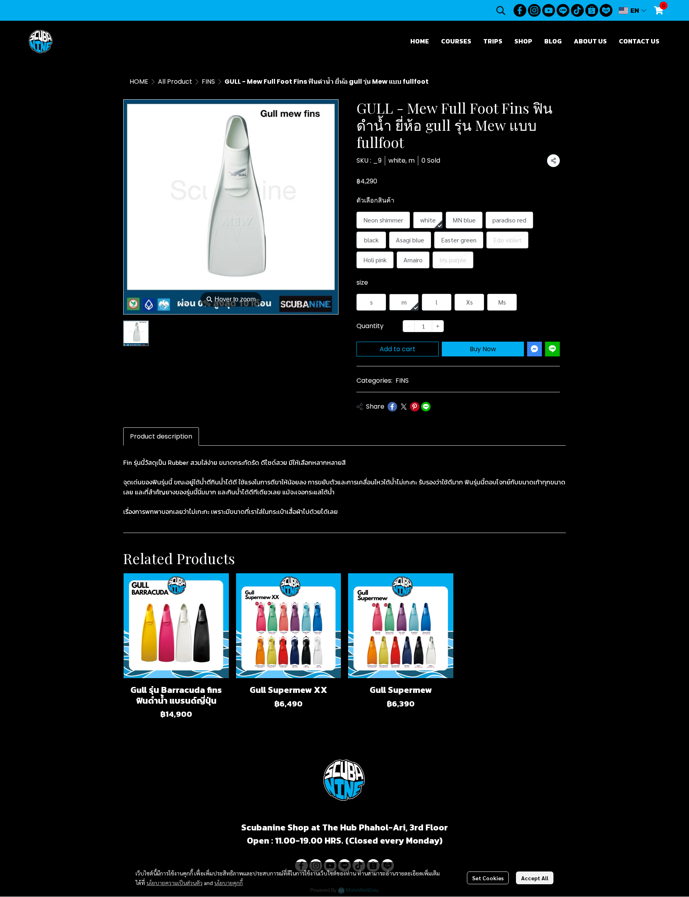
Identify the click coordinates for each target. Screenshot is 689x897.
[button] (501, 10)
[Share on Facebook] (392, 406)
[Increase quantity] (437, 326)
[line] (563, 10)
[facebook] (520, 10)
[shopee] (591, 10)
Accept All (534, 877)
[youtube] (548, 10)
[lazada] (606, 10)
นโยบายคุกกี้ (228, 882)
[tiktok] (577, 10)
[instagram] (534, 10)
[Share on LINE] (426, 406)
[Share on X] (403, 406)
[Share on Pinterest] (414, 406)
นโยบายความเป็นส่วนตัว (174, 882)
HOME (139, 81)
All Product (175, 81)
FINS (208, 81)
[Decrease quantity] (408, 326)
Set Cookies (488, 877)
